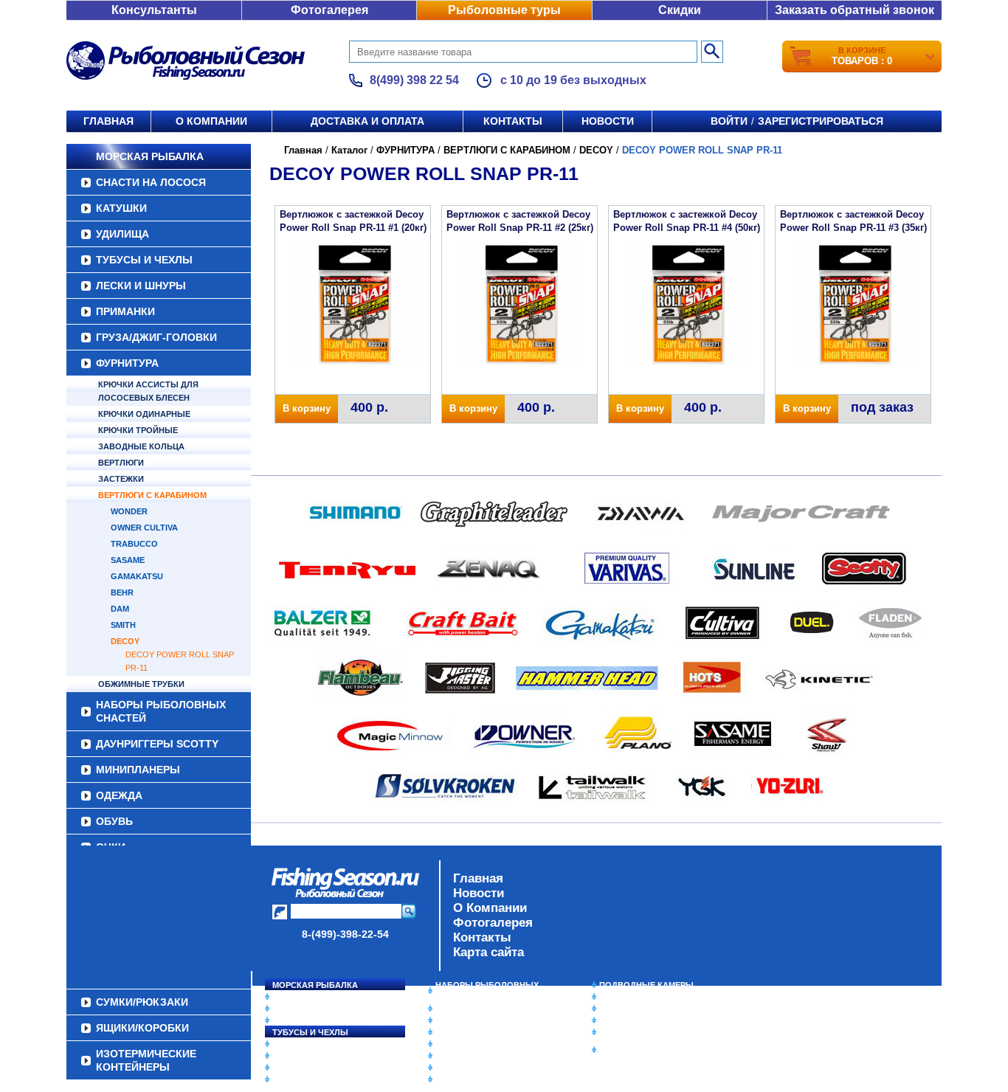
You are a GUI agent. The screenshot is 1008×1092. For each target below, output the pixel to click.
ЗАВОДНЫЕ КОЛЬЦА (141, 446)
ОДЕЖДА (119, 795)
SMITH (123, 625)
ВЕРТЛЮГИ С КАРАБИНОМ (152, 495)
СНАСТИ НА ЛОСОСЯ (151, 182)
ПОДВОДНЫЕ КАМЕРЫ (646, 985)
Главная (108, 121)
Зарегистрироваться (820, 121)
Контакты (512, 121)
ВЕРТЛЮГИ (121, 462)
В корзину (307, 408)
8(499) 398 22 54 (414, 80)
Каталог (349, 150)
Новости (607, 121)
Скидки (679, 10)
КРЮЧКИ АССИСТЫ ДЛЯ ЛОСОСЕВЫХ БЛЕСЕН (148, 391)
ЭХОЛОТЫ (621, 996)
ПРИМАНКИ (125, 311)
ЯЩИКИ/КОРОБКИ (636, 1032)
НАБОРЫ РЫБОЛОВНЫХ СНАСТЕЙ (161, 711)
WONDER (129, 511)
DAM (120, 608)
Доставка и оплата (367, 121)
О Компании (490, 908)
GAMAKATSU (137, 576)
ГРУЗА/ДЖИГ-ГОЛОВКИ (156, 337)
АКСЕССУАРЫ (464, 1067)
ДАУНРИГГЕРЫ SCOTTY (157, 744)
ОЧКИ (447, 1055)
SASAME (128, 560)
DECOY (125, 641)
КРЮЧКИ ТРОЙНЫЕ (138, 430)
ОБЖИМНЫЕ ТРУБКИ (141, 684)
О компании (211, 121)
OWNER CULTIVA (144, 527)
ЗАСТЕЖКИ (121, 478)
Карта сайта (488, 952)
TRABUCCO (134, 543)
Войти (729, 121)
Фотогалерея (329, 10)
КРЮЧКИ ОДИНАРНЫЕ (144, 414)
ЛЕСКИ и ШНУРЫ (141, 285)
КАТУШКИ (121, 208)
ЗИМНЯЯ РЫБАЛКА (639, 1008)
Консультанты (154, 10)
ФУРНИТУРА (127, 363)
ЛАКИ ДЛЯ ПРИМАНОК (481, 1079)
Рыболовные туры (504, 10)
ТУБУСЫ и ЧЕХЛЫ (144, 260)
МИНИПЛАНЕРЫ (138, 769)
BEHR (122, 592)
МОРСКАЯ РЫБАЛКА (150, 156)
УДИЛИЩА (122, 234)
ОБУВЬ (114, 821)
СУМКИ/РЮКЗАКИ (635, 1020)
